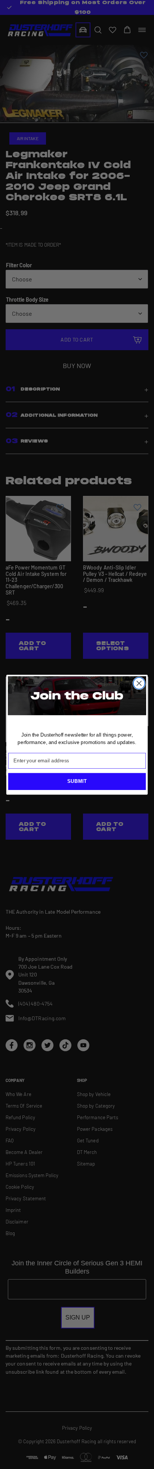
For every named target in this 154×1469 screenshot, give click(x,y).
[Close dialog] (139, 683)
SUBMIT (77, 781)
